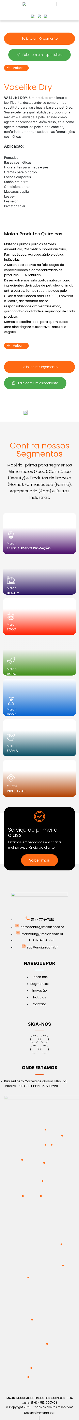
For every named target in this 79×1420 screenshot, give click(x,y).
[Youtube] (45, 1049)
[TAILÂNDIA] (61, 1244)
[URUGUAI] (31, 1368)
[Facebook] (34, 1039)
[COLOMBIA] (28, 1277)
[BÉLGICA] (45, 1145)
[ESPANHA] (42, 1181)
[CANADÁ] (22, 1160)
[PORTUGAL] (41, 1196)
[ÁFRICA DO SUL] (47, 1344)
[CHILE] (28, 1377)
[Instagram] (45, 1039)
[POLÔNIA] (51, 1145)
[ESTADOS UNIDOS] (23, 1196)
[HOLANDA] (45, 1129)
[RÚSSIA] (62, 1136)
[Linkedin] (34, 1049)
